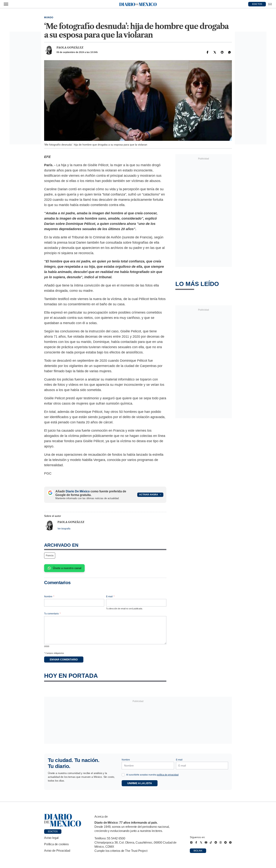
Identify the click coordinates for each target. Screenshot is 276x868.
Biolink (198, 850)
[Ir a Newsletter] (270, 4)
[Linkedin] (222, 52)
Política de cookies (56, 844)
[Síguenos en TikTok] (210, 842)
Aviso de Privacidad (57, 850)
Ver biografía (63, 528)
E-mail (110, 596)
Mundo (48, 17)
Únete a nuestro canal (67, 568)
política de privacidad (168, 774)
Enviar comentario (64, 659)
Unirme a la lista (139, 783)
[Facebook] (207, 52)
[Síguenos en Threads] (220, 842)
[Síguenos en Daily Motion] (230, 842)
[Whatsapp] (229, 52)
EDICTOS (257, 4)
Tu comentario (52, 613)
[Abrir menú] (6, 4)
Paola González (70, 47)
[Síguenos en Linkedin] (215, 842)
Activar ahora (148, 494)
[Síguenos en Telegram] (225, 842)
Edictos (53, 831)
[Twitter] (214, 52)
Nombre (49, 596)
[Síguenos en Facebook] (196, 842)
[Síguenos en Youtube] (205, 842)
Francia (50, 555)
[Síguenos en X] (201, 842)
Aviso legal (51, 837)
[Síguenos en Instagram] (191, 842)
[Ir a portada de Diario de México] (62, 820)
